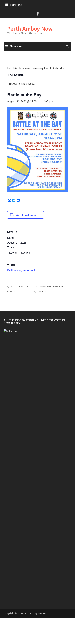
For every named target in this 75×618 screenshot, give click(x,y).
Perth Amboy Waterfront (21, 270)
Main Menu (16, 46)
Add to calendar (26, 215)
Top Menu (16, 4)
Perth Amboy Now (29, 29)
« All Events (15, 75)
